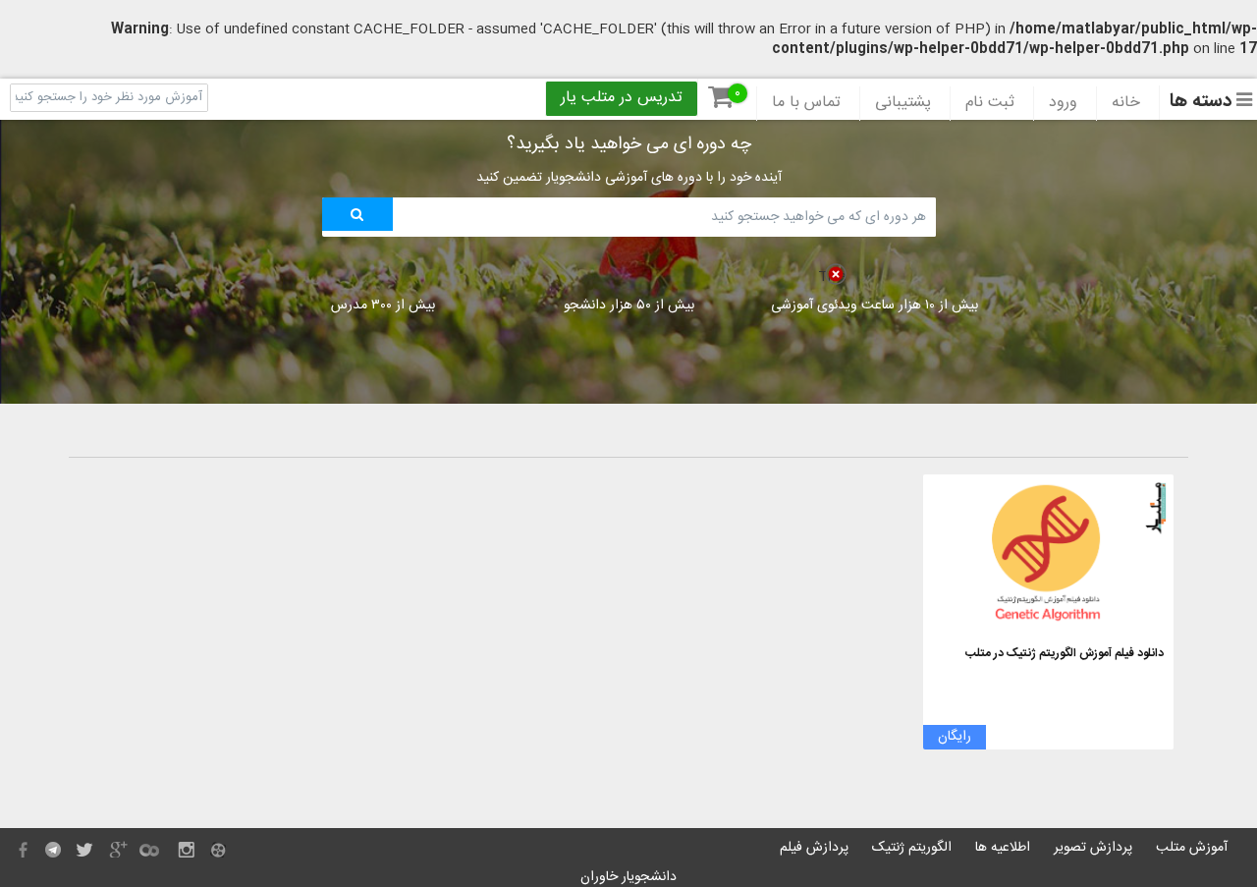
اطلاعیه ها (1002, 847)
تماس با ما (806, 103)
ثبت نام (989, 103)
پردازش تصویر (1093, 847)
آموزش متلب (1192, 847)
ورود (1063, 103)
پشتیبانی (903, 103)
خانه (1126, 103)
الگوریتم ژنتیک (912, 847)
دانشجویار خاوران (628, 877)
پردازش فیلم (814, 847)
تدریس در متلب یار (622, 98)
